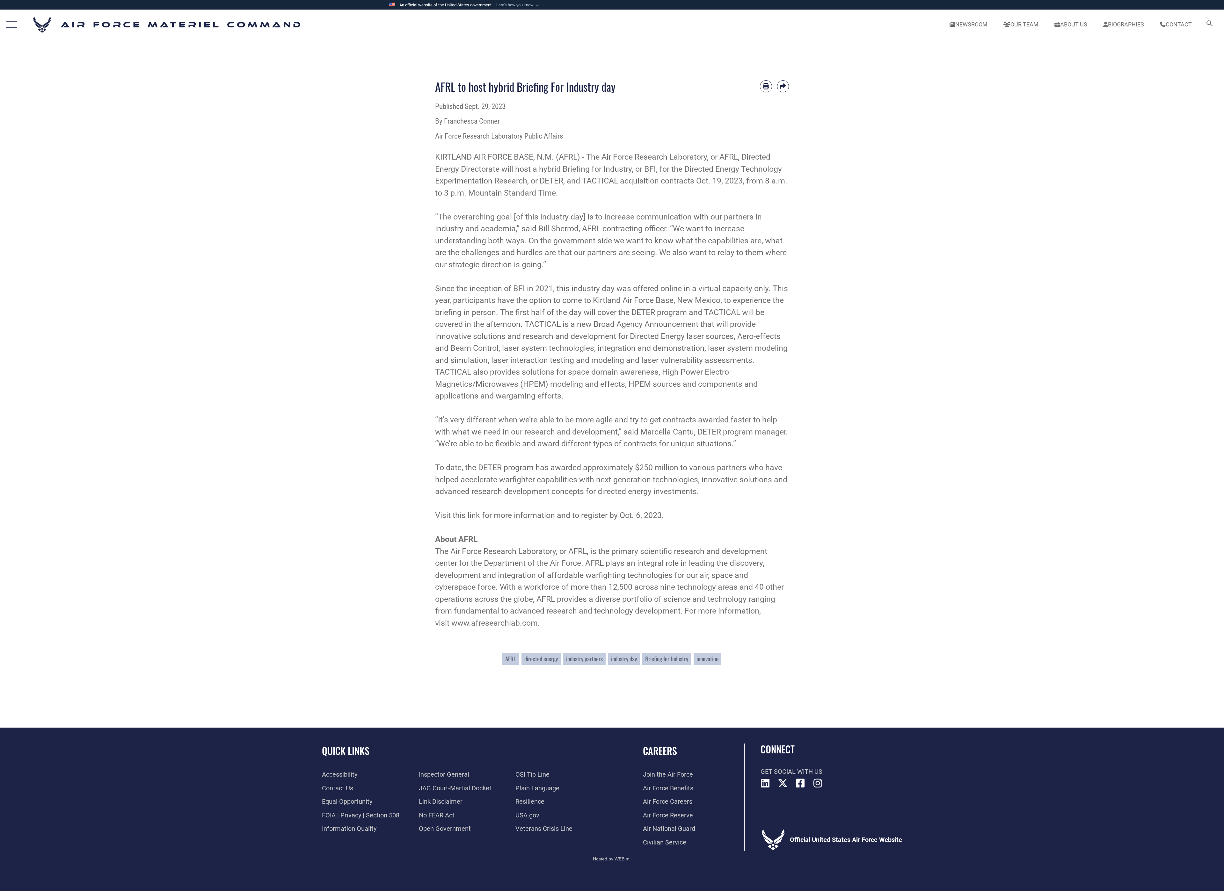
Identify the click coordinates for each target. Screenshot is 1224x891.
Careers (660, 751)
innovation (707, 658)
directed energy (541, 658)
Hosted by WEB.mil (612, 858)
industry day (624, 658)
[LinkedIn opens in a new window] (765, 783)
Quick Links (345, 751)
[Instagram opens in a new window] (818, 783)
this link (466, 515)
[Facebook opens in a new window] (800, 783)
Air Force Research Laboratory (654, 157)
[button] (518, 5)
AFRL (510, 658)
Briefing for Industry (666, 658)
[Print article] (766, 86)
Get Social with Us (791, 771)
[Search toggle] (1209, 25)
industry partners (584, 658)
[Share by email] (783, 86)
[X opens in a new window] (783, 783)
